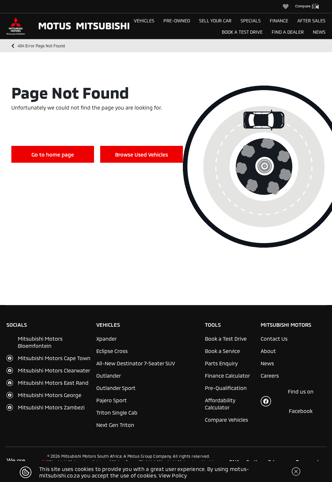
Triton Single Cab (116, 412)
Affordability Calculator (220, 403)
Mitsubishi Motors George (49, 395)
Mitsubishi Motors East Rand (53, 383)
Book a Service (222, 351)
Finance (279, 20)
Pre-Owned (176, 20)
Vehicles (144, 20)
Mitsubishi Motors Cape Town (54, 358)
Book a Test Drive (242, 32)
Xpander (106, 338)
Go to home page (52, 154)
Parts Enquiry (221, 363)
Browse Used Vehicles (141, 154)
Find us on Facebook (301, 401)
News (319, 32)
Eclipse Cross (112, 351)
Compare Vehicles (226, 420)
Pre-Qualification (226, 388)
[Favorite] (289, 6)
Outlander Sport (116, 388)
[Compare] (310, 6)
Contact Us (274, 338)
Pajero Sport (111, 400)
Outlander (108, 375)
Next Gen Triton (115, 425)
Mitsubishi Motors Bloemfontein (40, 342)
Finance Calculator (227, 375)
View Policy (173, 475)
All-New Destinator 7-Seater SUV (135, 363)
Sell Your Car (215, 20)
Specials (251, 20)
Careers (270, 375)
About (268, 351)
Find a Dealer (288, 32)
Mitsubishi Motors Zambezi (51, 407)
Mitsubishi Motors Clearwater (54, 370)
